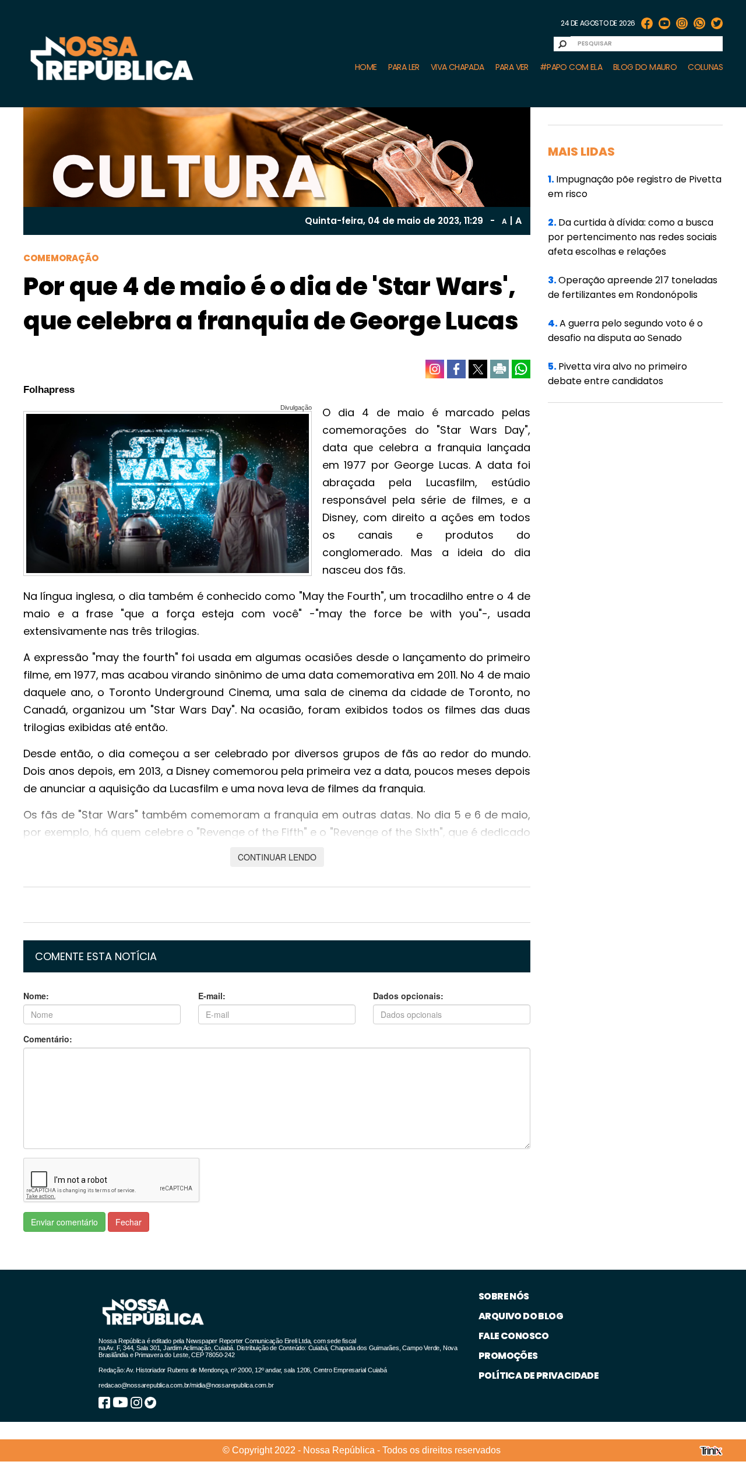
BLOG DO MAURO (645, 67)
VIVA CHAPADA (457, 67)
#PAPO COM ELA (571, 67)
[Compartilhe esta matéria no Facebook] (456, 369)
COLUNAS (705, 67)
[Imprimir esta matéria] (499, 369)
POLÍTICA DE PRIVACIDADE (538, 1375)
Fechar (128, 1222)
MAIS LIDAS (581, 151)
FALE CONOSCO (513, 1336)
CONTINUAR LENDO (277, 857)
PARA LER (404, 67)
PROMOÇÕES (508, 1355)
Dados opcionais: (408, 996)
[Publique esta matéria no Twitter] (478, 369)
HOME (366, 67)
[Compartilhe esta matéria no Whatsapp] (521, 369)
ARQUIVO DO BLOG (520, 1316)
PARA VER (512, 67)
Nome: (36, 996)
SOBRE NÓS (503, 1296)
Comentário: (47, 1039)
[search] (562, 44)
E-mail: (212, 996)
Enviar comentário (64, 1222)
